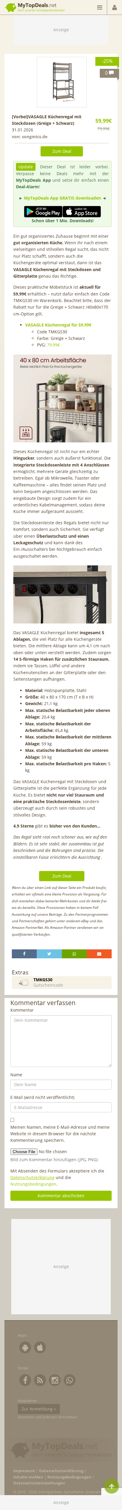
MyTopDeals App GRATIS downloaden (62, 198)
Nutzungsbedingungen (33, 1184)
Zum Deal (61, 151)
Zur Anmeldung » (39, 1409)
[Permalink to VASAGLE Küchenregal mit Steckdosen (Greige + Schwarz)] (62, 82)
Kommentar (22, 1010)
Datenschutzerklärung (32, 1177)
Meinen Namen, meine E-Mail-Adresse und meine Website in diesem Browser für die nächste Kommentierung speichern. (60, 1133)
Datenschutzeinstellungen (39, 1483)
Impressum (24, 1470)
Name (16, 1074)
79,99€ (53, 345)
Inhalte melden (28, 1477)
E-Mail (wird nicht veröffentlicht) (42, 1097)
